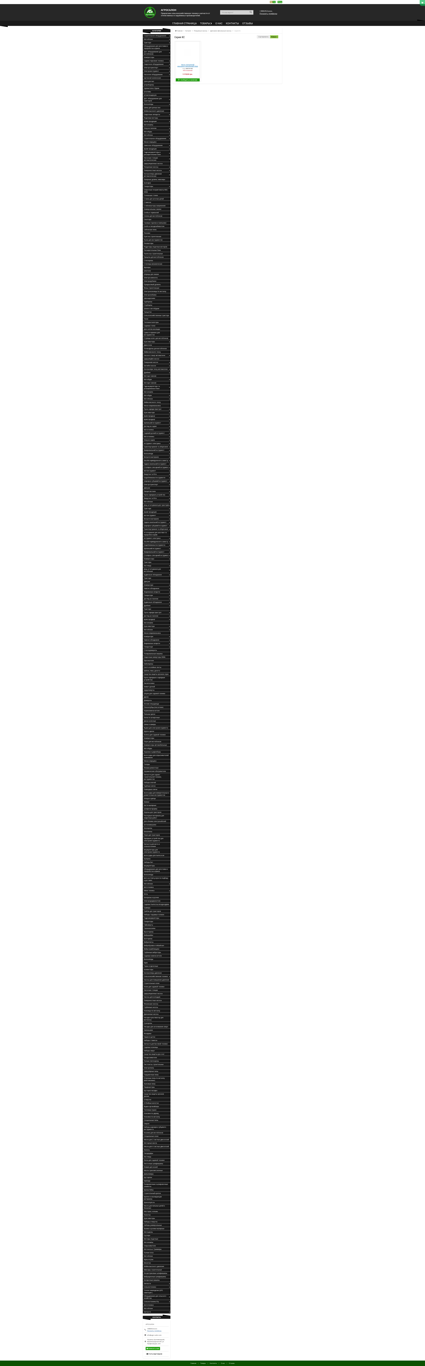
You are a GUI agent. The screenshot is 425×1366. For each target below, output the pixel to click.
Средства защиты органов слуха (156, 674)
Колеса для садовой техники (155, 735)
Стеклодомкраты (150, 650)
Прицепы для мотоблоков (154, 257)
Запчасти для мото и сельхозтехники (152, 845)
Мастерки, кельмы (151, 1211)
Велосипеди (148, 453)
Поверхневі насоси (151, 362)
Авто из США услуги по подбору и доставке (156, 879)
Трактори (147, 508)
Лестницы (147, 566)
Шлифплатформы (150, 809)
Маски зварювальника (152, 406)
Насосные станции (151, 990)
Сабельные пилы (150, 230)
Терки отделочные (151, 966)
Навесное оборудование (153, 145)
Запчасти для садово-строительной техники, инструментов (152, 777)
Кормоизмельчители (152, 711)
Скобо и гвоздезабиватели (154, 226)
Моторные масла (150, 1143)
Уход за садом (149, 440)
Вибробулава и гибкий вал (154, 945)
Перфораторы (149, 1087)
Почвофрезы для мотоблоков (155, 348)
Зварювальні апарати (152, 592)
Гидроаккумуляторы (151, 918)
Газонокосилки (149, 928)
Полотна (147, 1215)
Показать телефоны (268, 13)
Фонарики (147, 1033)
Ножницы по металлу (152, 1011)
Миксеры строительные (153, 1270)
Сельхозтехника (150, 1287)
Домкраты (148, 700)
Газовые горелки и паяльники (155, 223)
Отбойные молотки (151, 1103)
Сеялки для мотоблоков (153, 216)
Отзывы (247, 23)
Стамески (147, 202)
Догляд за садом (150, 426)
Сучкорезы (148, 1023)
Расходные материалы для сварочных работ (154, 817)
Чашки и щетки (149, 1037)
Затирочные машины (152, 1280)
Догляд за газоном (151, 599)
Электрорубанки (150, 281)
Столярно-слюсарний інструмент (156, 467)
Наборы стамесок (150, 1040)
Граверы (147, 908)
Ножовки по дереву (151, 1113)
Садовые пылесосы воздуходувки (156, 904)
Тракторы (147, 562)
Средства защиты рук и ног (154, 1054)
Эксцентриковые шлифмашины (155, 1273)
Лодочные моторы (151, 118)
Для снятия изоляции (152, 329)
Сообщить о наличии (188, 80)
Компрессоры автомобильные (155, 745)
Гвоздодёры (148, 1153)
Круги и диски (149, 731)
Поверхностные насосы (153, 170)
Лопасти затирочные (152, 717)
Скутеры (147, 1235)
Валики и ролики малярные (154, 1228)
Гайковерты (148, 925)
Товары (205, 23)
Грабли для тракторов (152, 911)
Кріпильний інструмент (152, 423)
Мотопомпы (148, 125)
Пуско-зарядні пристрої (152, 409)
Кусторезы (148, 1177)
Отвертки (147, 1100)
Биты (146, 894)
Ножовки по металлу (152, 1117)
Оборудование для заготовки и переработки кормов (156, 47)
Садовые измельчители (153, 956)
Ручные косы (149, 1253)
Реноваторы (148, 243)
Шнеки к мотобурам (151, 308)
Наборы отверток (150, 1222)
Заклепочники (149, 683)
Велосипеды (148, 104)
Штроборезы (149, 85)
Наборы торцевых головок (154, 915)
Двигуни (147, 488)
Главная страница (184, 23)
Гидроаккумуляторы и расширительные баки (152, 153)
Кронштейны (149, 1190)
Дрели (146, 697)
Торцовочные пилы (151, 1075)
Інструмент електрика (152, 443)
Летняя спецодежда (151, 704)
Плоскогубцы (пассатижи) (153, 707)
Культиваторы (149, 342)
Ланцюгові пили (150, 491)
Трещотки (148, 312)
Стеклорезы (148, 260)
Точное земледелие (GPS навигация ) (153, 1291)
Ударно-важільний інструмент (155, 464)
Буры (146, 963)
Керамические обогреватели (155, 771)
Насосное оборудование (153, 74)
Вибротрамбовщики (151, 949)
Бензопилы (148, 831)
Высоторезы (148, 932)
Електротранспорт (151, 484)
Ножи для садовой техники (154, 987)
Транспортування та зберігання (156, 447)
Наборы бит (148, 862)
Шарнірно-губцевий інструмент (155, 481)
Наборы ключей (150, 782)
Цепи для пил (149, 81)
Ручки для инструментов (153, 240)
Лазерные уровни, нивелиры (154, 179)
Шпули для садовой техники (154, 693)
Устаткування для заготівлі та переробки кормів (155, 533)
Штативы (147, 92)
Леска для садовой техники (154, 1160)
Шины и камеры (150, 724)
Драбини (147, 372)
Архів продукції (149, 416)
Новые (273, 37)
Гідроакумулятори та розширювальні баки (152, 387)
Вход (280, 2)
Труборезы (148, 302)
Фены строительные (151, 288)
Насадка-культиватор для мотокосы (153, 1018)
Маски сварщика (150, 142)
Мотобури (148, 379)
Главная (193, 1363)
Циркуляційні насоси (151, 359)
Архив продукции (150, 121)
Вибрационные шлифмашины (155, 1277)
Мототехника (149, 436)
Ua (274, 2)
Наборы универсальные (153, 1225)
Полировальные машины (153, 654)
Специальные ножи (151, 1136)
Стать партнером (155, 1354)
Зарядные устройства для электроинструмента (153, 839)
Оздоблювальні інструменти (154, 478)
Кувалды (147, 1181)
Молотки (147, 1263)
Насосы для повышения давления (156, 980)
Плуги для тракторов (152, 835)
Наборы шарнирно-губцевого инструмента (155, 1128)
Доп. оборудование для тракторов (153, 99)
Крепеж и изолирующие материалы (153, 1198)
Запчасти (147, 1283)
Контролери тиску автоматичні (156, 369)
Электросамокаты (151, 278)
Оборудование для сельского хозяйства (155, 1297)
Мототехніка (149, 430)
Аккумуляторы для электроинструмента (152, 851)
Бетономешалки (150, 825)
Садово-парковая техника (154, 61)
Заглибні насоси (150, 366)
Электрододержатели (152, 901)
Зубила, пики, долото (152, 671)
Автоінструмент (150, 471)
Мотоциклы (148, 1232)
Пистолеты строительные (154, 1064)
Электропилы (149, 1068)
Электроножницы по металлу (155, 291)
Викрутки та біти (150, 474)
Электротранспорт (151, 68)
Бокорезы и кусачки (151, 897)
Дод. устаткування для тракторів (156, 505)
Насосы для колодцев (152, 997)
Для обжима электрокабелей (155, 821)
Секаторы (147, 219)
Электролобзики (150, 295)
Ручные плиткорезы (151, 1061)
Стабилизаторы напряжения (154, 206)
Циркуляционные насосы (153, 163)
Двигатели (148, 345)
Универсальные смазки (152, 209)
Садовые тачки (149, 326)
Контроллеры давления (153, 973)
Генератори (148, 595)
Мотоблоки (148, 39)
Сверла (146, 1124)
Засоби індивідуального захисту (156, 460)
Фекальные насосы (151, 1004)
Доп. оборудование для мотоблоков (153, 53)
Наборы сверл (149, 1051)
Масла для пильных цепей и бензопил (154, 1207)
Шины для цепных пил (152, 108)
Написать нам (153, 1348)
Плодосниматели (150, 1057)
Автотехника (149, 887)
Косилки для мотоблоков (153, 1133)
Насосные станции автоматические (151, 159)
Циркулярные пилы (151, 1071)
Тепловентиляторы (151, 322)
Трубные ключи (150, 786)
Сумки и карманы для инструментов (152, 333)
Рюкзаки (147, 233)
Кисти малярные (150, 805)
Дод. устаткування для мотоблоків (152, 570)
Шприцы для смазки (151, 274)
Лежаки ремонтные (151, 768)
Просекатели (149, 660)
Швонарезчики (149, 298)
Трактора (147, 43)
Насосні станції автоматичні (154, 355)
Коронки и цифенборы (152, 752)
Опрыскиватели (150, 1246)
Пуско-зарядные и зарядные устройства (154, 678)
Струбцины (148, 305)
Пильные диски (149, 714)
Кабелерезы (148, 664)
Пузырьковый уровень (152, 284)
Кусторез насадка (150, 1090)
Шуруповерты (149, 690)
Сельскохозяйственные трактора (156, 315)
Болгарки (147, 183)
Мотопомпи (148, 392)
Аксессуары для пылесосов (154, 855)
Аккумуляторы (149, 866)
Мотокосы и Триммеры (152, 1249)
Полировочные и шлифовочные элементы (156, 1185)
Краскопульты (149, 1202)
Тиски (146, 319)
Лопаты (147, 1150)
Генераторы (148, 186)
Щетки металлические (152, 78)
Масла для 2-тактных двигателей (156, 1139)
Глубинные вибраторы (152, 952)
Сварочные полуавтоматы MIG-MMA (156, 191)
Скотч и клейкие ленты (152, 667)
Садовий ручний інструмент (154, 433)
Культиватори (149, 412)
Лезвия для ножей (151, 1167)
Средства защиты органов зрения (154, 1095)
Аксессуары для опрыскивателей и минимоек (156, 756)
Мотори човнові (150, 376)
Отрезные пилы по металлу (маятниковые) (154, 1079)
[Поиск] (251, 12)
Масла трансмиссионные (153, 1170)
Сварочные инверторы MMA (154, 657)
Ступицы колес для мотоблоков (156, 338)
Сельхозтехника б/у (151, 1301)
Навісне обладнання (151, 588)
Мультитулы (148, 1259)
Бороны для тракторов (152, 812)
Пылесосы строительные (153, 254)
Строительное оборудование (155, 36)
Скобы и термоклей (151, 212)
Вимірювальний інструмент (154, 450)
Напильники (148, 1030)
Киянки (146, 802)
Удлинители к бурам (151, 88)
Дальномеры (149, 1174)
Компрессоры (149, 57)
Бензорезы (148, 828)
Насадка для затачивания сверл (156, 1027)
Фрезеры (147, 267)
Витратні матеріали (151, 457)
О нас (218, 23)
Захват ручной (149, 687)
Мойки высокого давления (154, 111)
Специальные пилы (151, 1120)
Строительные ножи (151, 983)
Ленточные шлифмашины (153, 1164)
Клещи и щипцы (150, 798)
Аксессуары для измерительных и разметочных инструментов (156, 794)
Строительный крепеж (152, 1193)
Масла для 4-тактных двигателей (156, 1146)
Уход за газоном (150, 128)
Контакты (232, 23)
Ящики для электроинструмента (156, 728)
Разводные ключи (150, 789)
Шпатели (147, 271)
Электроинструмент (151, 71)
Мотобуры (148, 132)
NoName (147, 859)
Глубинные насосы (151, 1007)
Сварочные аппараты (152, 114)
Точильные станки (151, 195)
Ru (271, 2)
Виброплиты (148, 942)
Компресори (148, 585)
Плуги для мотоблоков (152, 741)
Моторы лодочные (151, 1239)
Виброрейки (148, 935)
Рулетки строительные (152, 236)
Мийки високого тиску (152, 352)
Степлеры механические (153, 264)
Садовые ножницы (151, 1047)
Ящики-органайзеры (151, 1106)
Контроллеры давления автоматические (153, 175)
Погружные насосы (151, 167)
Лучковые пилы (149, 1084)
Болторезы (148, 939)
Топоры (147, 764)
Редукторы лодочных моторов (155, 247)
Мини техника (149, 890)
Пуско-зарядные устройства (154, 495)
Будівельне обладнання (153, 575)
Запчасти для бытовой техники (156, 1044)
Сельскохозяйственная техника (156, 976)
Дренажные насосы (151, 1014)
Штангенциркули (150, 95)
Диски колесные (150, 721)
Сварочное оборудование (154, 64)
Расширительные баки (152, 250)
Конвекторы (148, 969)
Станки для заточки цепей (154, 199)
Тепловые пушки (150, 1110)
